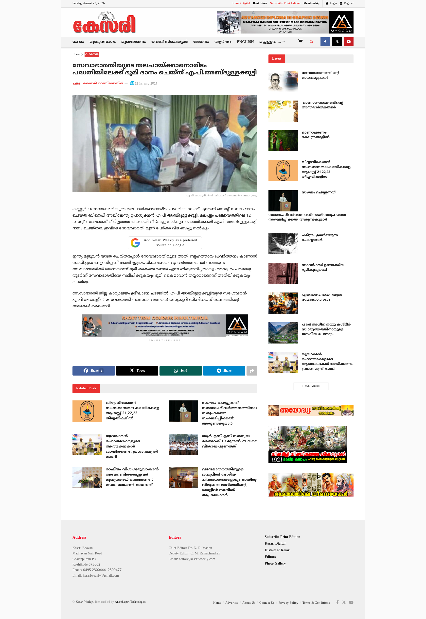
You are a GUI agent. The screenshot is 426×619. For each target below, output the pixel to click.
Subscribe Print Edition (285, 3)
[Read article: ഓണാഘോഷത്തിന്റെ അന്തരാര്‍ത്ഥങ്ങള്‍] (283, 111)
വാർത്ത (92, 54)
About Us (248, 603)
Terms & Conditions (316, 603)
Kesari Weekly (84, 602)
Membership (311, 3)
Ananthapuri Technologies (130, 602)
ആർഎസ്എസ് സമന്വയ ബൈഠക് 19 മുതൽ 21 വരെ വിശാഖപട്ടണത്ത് (229, 441)
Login (333, 3)
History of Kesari (277, 550)
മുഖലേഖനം (133, 42)
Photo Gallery (275, 564)
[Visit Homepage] (104, 22)
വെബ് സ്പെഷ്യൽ (169, 42)
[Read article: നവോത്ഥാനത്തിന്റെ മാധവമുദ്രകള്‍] (283, 81)
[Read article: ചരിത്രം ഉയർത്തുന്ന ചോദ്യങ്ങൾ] (283, 243)
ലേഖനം (201, 42)
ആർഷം (222, 42)
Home (76, 54)
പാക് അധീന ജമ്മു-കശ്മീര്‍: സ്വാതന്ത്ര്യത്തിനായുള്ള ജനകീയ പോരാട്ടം (327, 329)
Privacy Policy (288, 603)
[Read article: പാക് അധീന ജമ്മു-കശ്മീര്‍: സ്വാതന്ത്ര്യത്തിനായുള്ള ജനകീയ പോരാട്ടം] (283, 333)
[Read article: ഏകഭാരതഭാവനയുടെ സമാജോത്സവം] (283, 303)
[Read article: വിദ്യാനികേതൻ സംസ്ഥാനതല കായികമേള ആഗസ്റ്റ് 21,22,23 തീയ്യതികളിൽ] (87, 411)
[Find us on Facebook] (325, 42)
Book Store (260, 3)
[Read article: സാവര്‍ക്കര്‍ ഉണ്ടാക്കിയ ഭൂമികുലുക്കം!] (283, 273)
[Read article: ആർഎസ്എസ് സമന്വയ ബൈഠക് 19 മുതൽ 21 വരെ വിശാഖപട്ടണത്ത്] (183, 444)
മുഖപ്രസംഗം (102, 42)
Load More (311, 386)
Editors (270, 557)
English (245, 42)
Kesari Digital (241, 3)
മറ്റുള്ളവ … (270, 42)
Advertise (231, 603)
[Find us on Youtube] (349, 42)
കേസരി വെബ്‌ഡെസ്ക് (103, 84)
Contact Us (266, 603)
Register (348, 3)
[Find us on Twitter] (337, 42)
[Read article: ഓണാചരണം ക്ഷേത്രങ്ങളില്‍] (283, 141)
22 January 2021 (146, 84)
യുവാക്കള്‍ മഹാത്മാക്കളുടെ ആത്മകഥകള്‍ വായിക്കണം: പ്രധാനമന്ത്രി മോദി (132, 446)
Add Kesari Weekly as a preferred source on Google (170, 243)
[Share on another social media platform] (252, 371)
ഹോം (78, 42)
